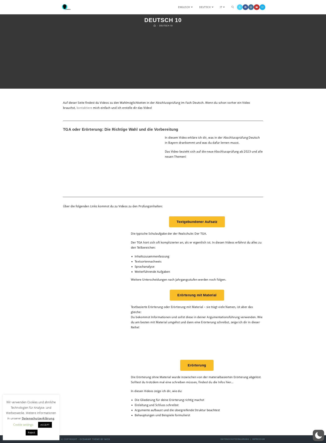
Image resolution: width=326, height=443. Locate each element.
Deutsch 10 (165, 25)
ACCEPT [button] (44, 424)
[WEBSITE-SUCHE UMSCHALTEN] (233, 7)
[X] (240, 7)
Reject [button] (31, 432)
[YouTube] (257, 7)
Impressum (258, 439)
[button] (318, 435)
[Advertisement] (163, 58)
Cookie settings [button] (23, 424)
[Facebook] (245, 7)
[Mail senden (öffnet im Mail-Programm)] (262, 7)
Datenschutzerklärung (235, 439)
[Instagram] (251, 7)
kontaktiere (84, 108)
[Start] (155, 25)
